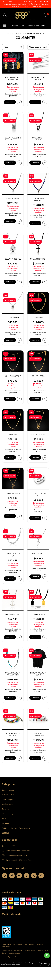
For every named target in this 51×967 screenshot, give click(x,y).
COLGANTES (19, 33)
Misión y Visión (7, 804)
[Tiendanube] (9, 957)
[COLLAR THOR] (44, 576)
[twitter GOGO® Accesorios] (34, 875)
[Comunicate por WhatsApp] (47, 955)
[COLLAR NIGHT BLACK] (44, 163)
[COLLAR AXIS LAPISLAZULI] (44, 223)
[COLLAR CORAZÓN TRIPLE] (44, 518)
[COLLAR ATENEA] (44, 457)
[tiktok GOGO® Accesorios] (26, 875)
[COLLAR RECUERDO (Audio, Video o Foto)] (19, 163)
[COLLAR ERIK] (44, 340)
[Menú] (4, 25)
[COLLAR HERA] (19, 457)
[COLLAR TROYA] (44, 637)
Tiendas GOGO (8, 795)
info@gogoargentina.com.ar (16, 855)
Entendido (44, 964)
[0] (46, 16)
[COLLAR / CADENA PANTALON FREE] (19, 698)
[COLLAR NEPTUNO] (19, 637)
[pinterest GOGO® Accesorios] (41, 875)
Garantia (5, 823)
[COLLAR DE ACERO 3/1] (19, 578)
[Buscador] (5, 15)
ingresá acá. (42, 951)
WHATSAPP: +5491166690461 (18, 850)
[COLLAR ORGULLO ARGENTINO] (19, 102)
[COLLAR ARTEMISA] (19, 516)
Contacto (5, 809)
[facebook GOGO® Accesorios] (12, 875)
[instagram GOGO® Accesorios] (4, 875)
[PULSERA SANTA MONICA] (19, 758)
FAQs (4, 818)
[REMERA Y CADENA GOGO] (44, 698)
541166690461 (11, 846)
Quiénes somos (8, 790)
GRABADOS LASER (37, 25)
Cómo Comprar (7, 799)
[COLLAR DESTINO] (19, 340)
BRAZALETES (18, 25)
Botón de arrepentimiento (11, 953)
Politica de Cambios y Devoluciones (16, 828)
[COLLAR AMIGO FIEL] (19, 282)
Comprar (9, 102)
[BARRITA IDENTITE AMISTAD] (44, 102)
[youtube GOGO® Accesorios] (19, 875)
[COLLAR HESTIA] (44, 399)
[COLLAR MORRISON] (44, 282)
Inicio (9, 33)
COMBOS (5, 833)
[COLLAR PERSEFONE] (19, 399)
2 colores (38, 607)
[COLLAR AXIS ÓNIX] (19, 221)
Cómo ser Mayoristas (10, 814)
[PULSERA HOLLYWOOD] (44, 758)
